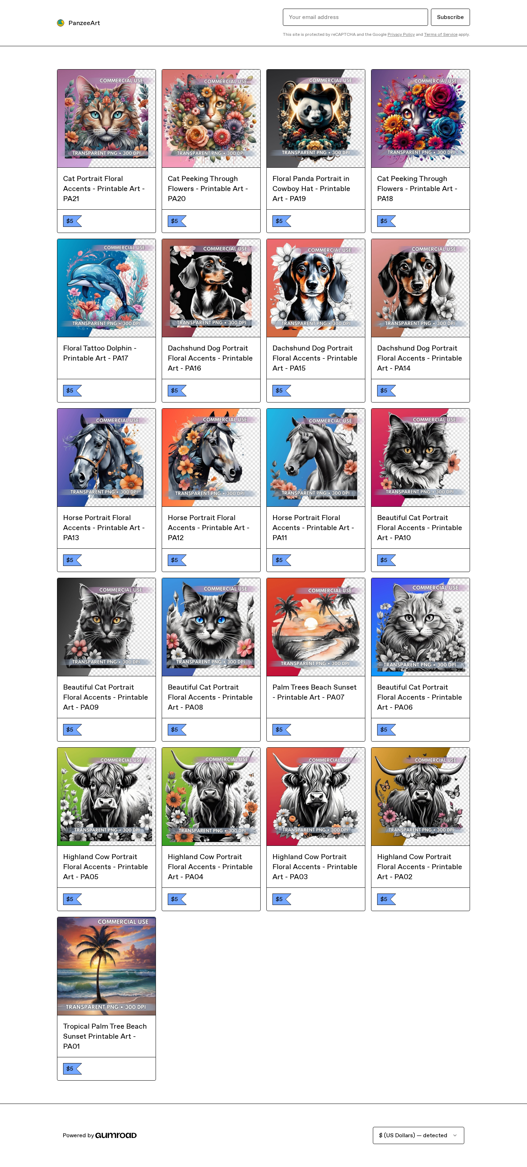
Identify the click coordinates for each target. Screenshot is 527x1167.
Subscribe (450, 17)
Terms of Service (440, 34)
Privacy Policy (401, 34)
